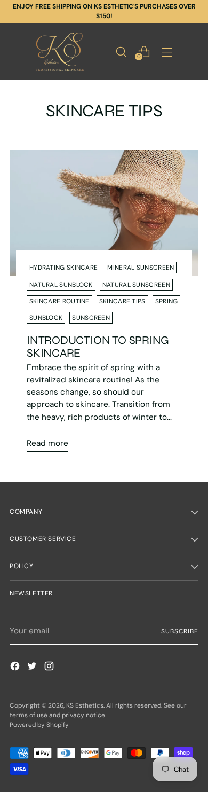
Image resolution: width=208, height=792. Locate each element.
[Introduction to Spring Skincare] (104, 213)
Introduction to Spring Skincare (98, 346)
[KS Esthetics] (60, 52)
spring (166, 301)
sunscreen (91, 317)
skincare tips (122, 301)
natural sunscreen (136, 284)
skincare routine (59, 301)
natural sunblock (61, 284)
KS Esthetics (84, 705)
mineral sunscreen (140, 267)
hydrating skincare (63, 267)
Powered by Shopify (39, 724)
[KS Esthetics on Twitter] (33, 668)
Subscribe (179, 631)
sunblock (45, 317)
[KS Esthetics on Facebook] (16, 668)
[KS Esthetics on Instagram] (50, 668)
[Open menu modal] (167, 51)
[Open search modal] (121, 51)
